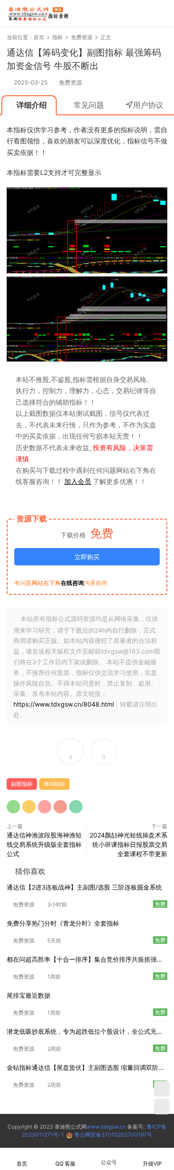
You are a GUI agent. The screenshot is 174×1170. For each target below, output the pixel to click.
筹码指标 (54, 783)
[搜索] (136, 13)
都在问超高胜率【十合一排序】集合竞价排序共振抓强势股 (85, 960)
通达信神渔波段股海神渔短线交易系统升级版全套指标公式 (44, 844)
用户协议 (148, 105)
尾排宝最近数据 (28, 995)
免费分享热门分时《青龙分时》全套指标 (63, 923)
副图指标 (22, 783)
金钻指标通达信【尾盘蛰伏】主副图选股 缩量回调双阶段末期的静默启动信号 (86, 1068)
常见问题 (89, 105)
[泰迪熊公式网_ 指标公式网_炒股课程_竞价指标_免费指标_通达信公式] (38, 13)
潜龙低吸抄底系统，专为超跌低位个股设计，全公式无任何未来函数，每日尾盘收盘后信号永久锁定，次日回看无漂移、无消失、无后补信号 (85, 1032)
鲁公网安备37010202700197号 (113, 1134)
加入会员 (77, 481)
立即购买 (87, 557)
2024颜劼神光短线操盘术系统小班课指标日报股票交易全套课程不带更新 (128, 844)
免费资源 (70, 82)
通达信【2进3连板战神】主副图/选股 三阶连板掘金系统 (84, 887)
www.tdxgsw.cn (106, 1126)
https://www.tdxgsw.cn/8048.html (63, 704)
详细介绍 (32, 105)
